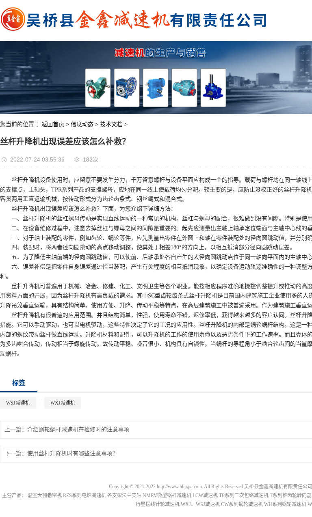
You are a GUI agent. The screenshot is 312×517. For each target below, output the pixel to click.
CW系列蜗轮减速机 (242, 504)
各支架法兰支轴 (124, 495)
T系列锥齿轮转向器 (291, 495)
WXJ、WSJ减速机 (200, 504)
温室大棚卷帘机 (45, 495)
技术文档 (111, 124)
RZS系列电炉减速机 (84, 495)
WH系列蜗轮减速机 (285, 504)
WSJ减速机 (18, 403)
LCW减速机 (205, 495)
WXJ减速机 (62, 403)
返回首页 (52, 124)
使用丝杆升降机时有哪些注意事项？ (72, 453)
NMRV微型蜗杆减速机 (167, 495)
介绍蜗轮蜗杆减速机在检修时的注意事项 (78, 430)
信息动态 (82, 124)
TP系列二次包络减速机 (244, 495)
